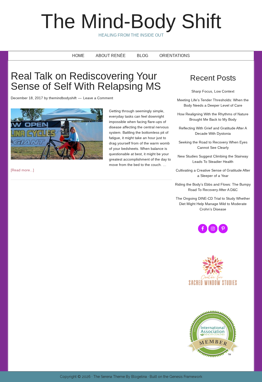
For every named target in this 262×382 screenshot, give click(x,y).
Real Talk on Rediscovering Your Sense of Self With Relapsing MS (86, 81)
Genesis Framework (185, 377)
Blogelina (139, 377)
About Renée (111, 55)
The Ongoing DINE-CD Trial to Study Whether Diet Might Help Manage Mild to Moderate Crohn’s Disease (213, 203)
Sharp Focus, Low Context (212, 91)
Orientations (174, 55)
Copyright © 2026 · (76, 377)
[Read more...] (22, 170)
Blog (142, 55)
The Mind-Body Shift (131, 21)
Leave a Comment (98, 98)
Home (78, 55)
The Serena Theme (109, 377)
